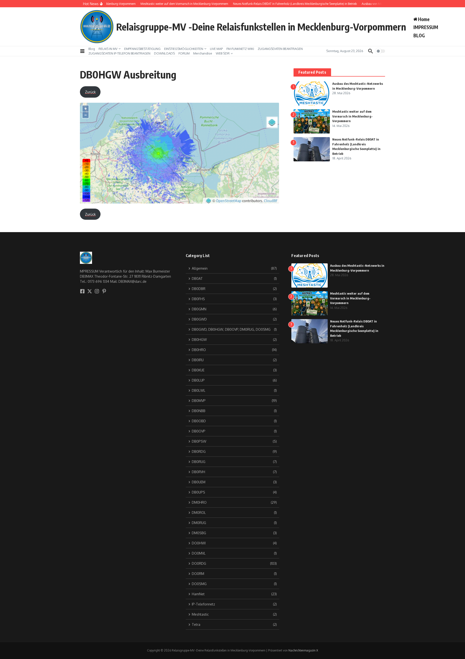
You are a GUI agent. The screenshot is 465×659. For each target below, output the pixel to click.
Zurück (90, 92)
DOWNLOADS (164, 53)
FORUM (184, 53)
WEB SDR (223, 53)
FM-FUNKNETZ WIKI (240, 49)
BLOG (419, 35)
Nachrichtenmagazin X (303, 650)
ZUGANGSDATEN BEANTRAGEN (280, 49)
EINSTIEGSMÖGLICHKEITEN (183, 49)
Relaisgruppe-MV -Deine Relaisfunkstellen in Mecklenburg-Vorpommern (261, 27)
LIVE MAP (216, 49)
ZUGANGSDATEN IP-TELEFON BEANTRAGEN (119, 53)
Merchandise (202, 53)
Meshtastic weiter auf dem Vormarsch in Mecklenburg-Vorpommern (352, 116)
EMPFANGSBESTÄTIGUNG (142, 49)
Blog (91, 49)
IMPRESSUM (425, 27)
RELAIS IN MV (108, 49)
